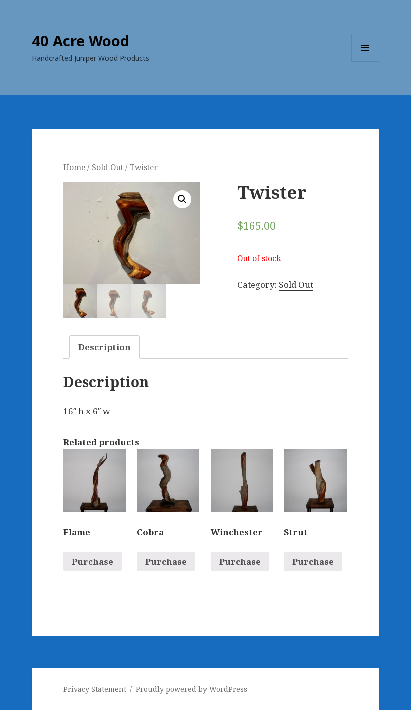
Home (74, 167)
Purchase (92, 561)
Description (104, 347)
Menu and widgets (365, 61)
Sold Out (107, 167)
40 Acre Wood (80, 40)
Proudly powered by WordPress (191, 689)
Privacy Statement (94, 689)
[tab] (104, 347)
